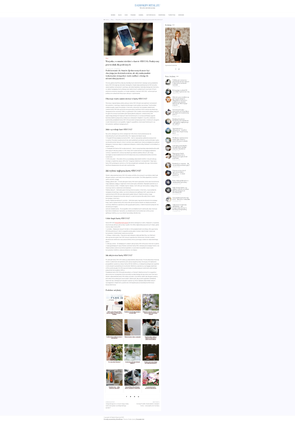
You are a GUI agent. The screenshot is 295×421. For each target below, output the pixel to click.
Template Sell (140, 419)
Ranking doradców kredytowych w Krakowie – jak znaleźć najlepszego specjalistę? (180, 121)
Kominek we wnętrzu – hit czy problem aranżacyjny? (181, 164)
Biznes (113, 15)
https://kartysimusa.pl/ (121, 222)
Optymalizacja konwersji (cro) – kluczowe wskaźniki (181, 198)
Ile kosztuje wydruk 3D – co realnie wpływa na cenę (180, 91)
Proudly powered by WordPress (113, 419)
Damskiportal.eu (147, 5)
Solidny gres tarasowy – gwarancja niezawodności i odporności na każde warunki (180, 82)
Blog (120, 15)
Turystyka (171, 15)
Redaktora (118, 68)
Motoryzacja (151, 15)
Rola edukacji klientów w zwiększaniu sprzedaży (180, 181)
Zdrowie (181, 15)
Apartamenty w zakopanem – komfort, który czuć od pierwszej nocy (180, 131)
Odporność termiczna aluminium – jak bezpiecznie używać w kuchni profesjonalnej (179, 207)
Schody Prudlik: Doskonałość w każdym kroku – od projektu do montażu (148, 405)
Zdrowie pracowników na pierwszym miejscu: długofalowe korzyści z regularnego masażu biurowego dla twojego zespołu (180, 101)
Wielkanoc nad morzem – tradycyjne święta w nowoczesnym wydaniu (180, 139)
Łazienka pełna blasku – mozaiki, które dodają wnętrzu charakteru (180, 147)
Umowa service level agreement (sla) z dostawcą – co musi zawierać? (179, 173)
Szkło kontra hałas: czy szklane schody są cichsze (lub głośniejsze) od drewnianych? (180, 190)
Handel (141, 15)
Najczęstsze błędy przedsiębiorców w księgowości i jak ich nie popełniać (180, 156)
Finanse (133, 15)
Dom (126, 15)
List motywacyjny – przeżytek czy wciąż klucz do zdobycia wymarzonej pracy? (180, 112)
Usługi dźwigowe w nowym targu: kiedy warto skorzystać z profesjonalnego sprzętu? (117, 405)
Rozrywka (162, 15)
